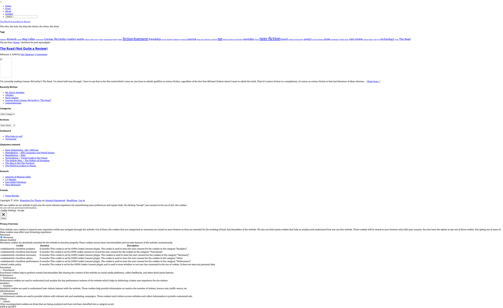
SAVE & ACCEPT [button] (8, 306)
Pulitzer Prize (344, 39)
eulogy (101, 39)
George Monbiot (167, 39)
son (379, 39)
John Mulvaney (13, 184)
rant (351, 39)
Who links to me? (14, 136)
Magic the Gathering (204, 39)
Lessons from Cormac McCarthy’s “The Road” (28, 100)
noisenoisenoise (13, 103)
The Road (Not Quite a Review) (24, 48)
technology (387, 39)
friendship (155, 39)
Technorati (10, 139)
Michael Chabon (228, 39)
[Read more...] (373, 81)
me (220, 39)
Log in (82, 200)
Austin (19, 39)
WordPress (72, 200)
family (115, 39)
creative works (75, 39)
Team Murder (12, 195)
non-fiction (270, 38)
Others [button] (3, 299)
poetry (308, 39)
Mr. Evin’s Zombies (14, 92)
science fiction (368, 39)
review (359, 39)
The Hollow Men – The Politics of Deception (27, 160)
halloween (176, 39)
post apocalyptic (317, 39)
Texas (397, 39)
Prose (8, 8)
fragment (140, 39)
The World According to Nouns (15, 21)
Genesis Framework (55, 200)
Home (8, 6)
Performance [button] (6, 275)
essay (96, 39)
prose (327, 39)
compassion (40, 39)
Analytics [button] (4, 283)
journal (191, 39)
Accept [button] (21, 210)
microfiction (238, 39)
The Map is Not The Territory (20, 163)
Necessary (8, 237)
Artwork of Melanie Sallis (18, 177)
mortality (248, 39)
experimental (108, 39)
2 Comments (40, 54)
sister (375, 39)
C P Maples (10, 179)
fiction (128, 39)
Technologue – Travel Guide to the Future (26, 158)
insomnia (184, 39)
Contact (9, 14)
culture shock (89, 39)
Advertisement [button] (7, 291)
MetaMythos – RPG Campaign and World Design (30, 152)
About (8, 11)
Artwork (12, 39)
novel (284, 39)
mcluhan (214, 39)
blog (24, 39)
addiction (3, 39)
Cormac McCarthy (55, 39)
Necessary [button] (5, 234)
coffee (31, 39)
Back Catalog (11, 97)
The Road (404, 39)
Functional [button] (5, 267)
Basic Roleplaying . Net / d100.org (22, 150)
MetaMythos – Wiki (15, 155)
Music (257, 39)
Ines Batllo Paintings (15, 182)
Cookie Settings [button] (8, 210)
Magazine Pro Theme (31, 200)
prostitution (335, 39)
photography (298, 39)
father (120, 39)
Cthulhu (9, 95)
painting (291, 39)
